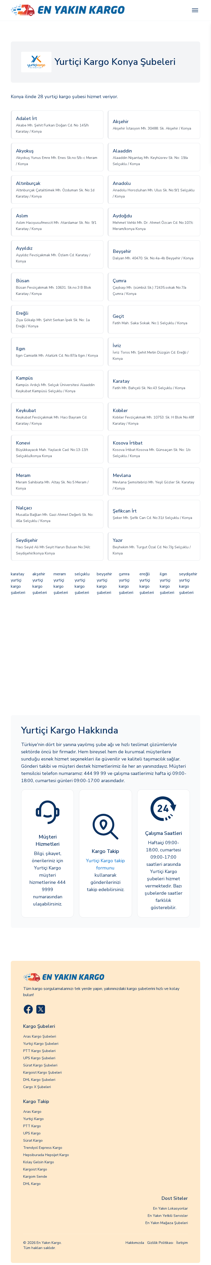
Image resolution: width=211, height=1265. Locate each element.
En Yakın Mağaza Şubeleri (166, 1222)
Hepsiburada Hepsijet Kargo (46, 1154)
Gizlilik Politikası (160, 1242)
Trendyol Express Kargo (42, 1147)
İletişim (182, 1242)
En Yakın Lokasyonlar (170, 1208)
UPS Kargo (32, 1133)
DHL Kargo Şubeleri (39, 1079)
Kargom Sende (35, 1176)
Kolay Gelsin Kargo (38, 1162)
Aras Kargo (32, 1111)
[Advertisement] (105, 656)
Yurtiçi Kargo (33, 1118)
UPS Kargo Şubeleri (39, 1058)
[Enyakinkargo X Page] (41, 1009)
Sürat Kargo (33, 1140)
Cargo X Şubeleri (37, 1086)
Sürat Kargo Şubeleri (40, 1065)
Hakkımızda (135, 1242)
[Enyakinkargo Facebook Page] (28, 1009)
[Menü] (195, 10)
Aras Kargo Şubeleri (39, 1036)
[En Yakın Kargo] (68, 10)
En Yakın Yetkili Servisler (168, 1215)
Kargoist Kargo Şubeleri (42, 1072)
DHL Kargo (32, 1183)
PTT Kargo (32, 1126)
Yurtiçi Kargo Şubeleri (40, 1043)
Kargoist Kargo (35, 1169)
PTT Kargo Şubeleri (39, 1050)
